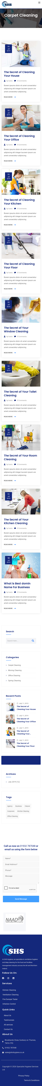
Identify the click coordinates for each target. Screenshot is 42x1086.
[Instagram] (8, 978)
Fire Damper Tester (10, 999)
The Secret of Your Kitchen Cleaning (16, 521)
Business (18, 806)
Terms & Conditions (31, 1080)
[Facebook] (3, 978)
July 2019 (12, 782)
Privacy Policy (23, 1076)
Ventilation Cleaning (10, 995)
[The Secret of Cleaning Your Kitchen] (10, 731)
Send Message (21, 899)
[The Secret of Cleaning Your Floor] (10, 743)
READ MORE (8, 97)
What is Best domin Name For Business (17, 585)
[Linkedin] (13, 978)
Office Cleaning (14, 675)
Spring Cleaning (14, 681)
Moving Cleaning (15, 670)
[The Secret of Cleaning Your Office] (10, 719)
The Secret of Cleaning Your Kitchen (19, 201)
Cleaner (27, 806)
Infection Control (9, 1004)
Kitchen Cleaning (23, 811)
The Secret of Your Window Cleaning (16, 329)
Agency (9, 806)
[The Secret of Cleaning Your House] (10, 706)
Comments (22, 81)
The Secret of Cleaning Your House (19, 74)
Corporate (10, 811)
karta (10, 81)
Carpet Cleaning (14, 665)
